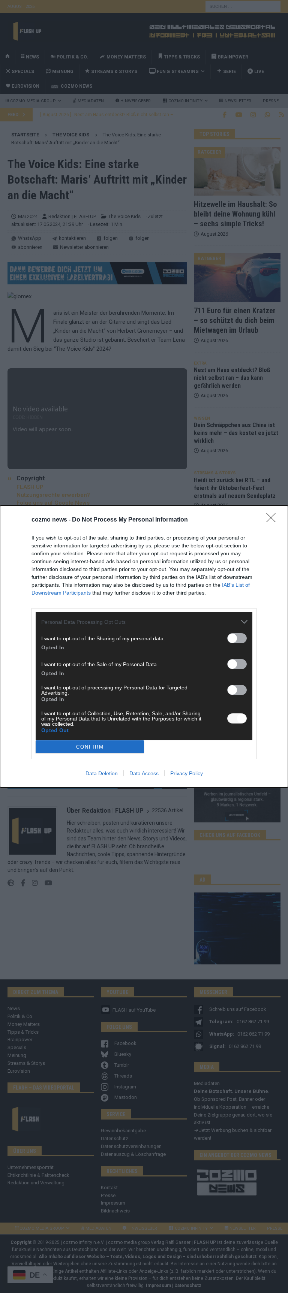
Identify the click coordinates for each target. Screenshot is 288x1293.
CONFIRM (90, 747)
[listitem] (144, 622)
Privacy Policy (186, 773)
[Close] (273, 520)
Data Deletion (102, 773)
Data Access (144, 773)
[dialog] (144, 646)
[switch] (237, 638)
